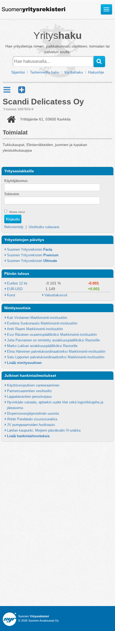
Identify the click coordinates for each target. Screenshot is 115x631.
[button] (21, 90)
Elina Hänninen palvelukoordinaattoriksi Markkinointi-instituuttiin (56, 351)
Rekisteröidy (14, 227)
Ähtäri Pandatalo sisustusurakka (32, 419)
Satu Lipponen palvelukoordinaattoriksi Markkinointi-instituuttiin (55, 357)
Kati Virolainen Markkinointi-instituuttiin (37, 318)
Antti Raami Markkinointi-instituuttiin (35, 329)
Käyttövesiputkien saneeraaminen (33, 385)
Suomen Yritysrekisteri (29, 249)
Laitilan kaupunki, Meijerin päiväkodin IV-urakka (43, 430)
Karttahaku (73, 72)
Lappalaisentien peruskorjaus (29, 397)
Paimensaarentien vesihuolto (29, 391)
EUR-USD (14, 289)
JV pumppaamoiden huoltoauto (31, 425)
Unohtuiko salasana (44, 227)
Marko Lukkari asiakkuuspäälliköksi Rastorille (42, 346)
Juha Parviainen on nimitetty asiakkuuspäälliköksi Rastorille (53, 340)
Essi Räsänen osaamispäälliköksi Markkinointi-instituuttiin (52, 335)
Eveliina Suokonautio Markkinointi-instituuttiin (42, 323)
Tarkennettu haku (44, 72)
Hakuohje (96, 72)
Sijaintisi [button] (18, 72)
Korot (11, 295)
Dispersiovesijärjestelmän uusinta (33, 413)
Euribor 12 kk (17, 283)
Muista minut (17, 211)
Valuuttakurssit (55, 295)
